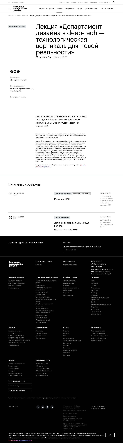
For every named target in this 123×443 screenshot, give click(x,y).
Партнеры (66, 348)
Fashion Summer (41, 373)
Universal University (18, 2)
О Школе (59, 8)
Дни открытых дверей (91, 8)
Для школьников (41, 327)
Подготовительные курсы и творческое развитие (45, 311)
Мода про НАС (62, 199)
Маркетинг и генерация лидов (101, 304)
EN (9, 2)
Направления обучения (46, 8)
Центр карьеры (13, 366)
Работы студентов (70, 265)
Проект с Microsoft (42, 376)
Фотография (95, 309)
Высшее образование (16, 277)
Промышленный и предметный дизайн (46, 300)
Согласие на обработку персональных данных (71, 407)
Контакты (66, 355)
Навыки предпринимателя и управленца (100, 298)
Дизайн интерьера (69, 280)
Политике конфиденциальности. (20, 440)
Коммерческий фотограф (16, 342)
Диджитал (94, 290)
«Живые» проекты (41, 366)
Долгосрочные (41, 336)
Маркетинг (66, 293)
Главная (10, 15)
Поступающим (69, 8)
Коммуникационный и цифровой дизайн (46, 281)
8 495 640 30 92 (96, 261)
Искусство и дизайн (15, 280)
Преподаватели (68, 338)
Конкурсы (11, 371)
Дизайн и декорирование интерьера (44, 305)
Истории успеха (83, 2)
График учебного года (98, 338)
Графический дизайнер (16, 335)
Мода (93, 280)
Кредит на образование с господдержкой (72, 419)
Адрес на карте (96, 266)
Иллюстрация (40, 285)
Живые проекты (13, 368)
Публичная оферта (70, 413)
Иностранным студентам (99, 336)
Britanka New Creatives (43, 371)
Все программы (13, 288)
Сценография (40, 294)
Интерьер (94, 293)
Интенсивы (95, 277)
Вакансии (66, 353)
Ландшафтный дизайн (43, 320)
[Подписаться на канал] (11, 71)
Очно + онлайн (96, 312)
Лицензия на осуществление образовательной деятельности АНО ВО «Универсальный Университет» (74, 426)
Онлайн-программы (70, 277)
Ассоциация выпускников (16, 363)
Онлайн (93, 302)
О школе (18, 15)
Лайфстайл (94, 295)
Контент (93, 285)
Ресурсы (66, 345)
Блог (67, 2)
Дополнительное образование (47, 277)
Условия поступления (98, 331)
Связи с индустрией (70, 350)
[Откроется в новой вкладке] (38, 407)
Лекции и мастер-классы (17, 26)
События (73, 2)
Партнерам (93, 2)
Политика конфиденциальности (74, 410)
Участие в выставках (15, 373)
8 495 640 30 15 (104, 2)
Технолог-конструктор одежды (19, 340)
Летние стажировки (15, 376)
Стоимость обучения (98, 333)
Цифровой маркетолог (16, 338)
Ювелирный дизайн (42, 292)
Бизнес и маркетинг (14, 285)
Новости (61, 2)
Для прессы (67, 343)
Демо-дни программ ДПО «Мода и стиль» (71, 224)
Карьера (79, 8)
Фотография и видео (43, 297)
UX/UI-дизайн (67, 290)
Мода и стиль (40, 290)
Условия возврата (69, 416)
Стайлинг (66, 285)
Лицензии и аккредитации (72, 340)
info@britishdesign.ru (98, 264)
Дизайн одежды (68, 283)
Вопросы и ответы (97, 340)
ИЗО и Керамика (41, 317)
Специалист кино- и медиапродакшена (15, 332)
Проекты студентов (107, 8)
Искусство (94, 307)
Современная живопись (71, 288)
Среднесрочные (41, 315)
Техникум (11, 327)
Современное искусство (44, 287)
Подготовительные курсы (16, 283)
